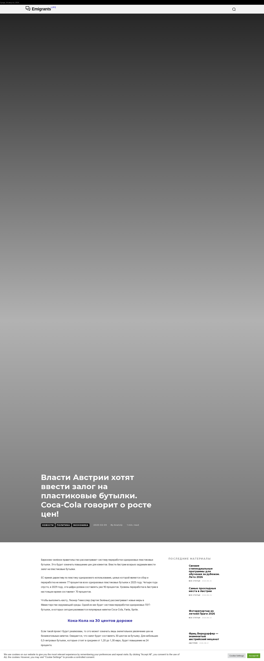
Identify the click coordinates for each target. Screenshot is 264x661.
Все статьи (194, 581)
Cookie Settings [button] (236, 656)
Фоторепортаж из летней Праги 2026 (202, 612)
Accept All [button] (253, 656)
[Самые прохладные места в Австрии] (178, 596)
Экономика (80, 525)
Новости (48, 525)
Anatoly (118, 525)
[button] (233, 9)
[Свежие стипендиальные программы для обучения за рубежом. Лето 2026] (178, 573)
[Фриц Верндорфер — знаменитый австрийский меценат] (178, 641)
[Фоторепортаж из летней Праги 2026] (178, 619)
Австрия (193, 643)
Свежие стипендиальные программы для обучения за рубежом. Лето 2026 (204, 571)
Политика (63, 525)
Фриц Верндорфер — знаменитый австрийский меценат (204, 636)
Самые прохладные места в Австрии (202, 590)
